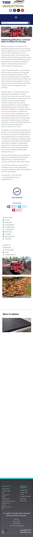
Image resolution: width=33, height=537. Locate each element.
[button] (16, 17)
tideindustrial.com (7, 179)
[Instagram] (18, 10)
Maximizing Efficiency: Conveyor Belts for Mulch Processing (16, 41)
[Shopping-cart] (10, 10)
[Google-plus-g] (22, 10)
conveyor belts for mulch (12, 126)
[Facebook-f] (14, 10)
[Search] (29, 23)
